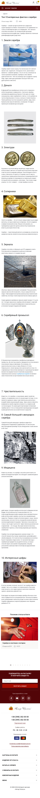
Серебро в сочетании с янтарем (14, 643)
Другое (5, 13)
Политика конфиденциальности (20, 744)
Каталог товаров (11, 8)
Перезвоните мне (20, 723)
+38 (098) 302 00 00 (20, 716)
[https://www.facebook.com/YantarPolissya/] (11, 698)
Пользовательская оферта (20, 746)
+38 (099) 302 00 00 (20, 719)
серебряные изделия (23, 374)
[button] (10, 665)
